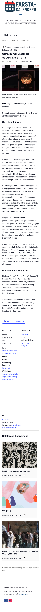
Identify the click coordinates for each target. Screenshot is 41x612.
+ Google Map (16, 425)
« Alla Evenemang (9, 35)
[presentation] (19, 455)
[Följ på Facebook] (6, 600)
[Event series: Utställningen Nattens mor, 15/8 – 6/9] (24, 475)
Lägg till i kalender (14, 321)
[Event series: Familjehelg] (24, 515)
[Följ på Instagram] (10, 600)
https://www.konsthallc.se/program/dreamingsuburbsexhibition (10, 376)
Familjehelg (6, 511)
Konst (4, 368)
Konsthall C (24, 334)
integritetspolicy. (24, 594)
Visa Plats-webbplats (9, 428)
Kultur (9, 368)
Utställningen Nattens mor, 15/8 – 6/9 (16, 471)
